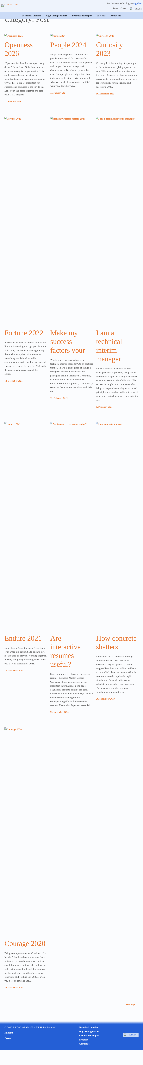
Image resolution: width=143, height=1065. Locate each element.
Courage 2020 (24, 943)
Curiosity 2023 (109, 49)
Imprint (8, 1032)
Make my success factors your (67, 341)
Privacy (8, 1038)
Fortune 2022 (23, 333)
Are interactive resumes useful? (65, 651)
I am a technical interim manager (109, 346)
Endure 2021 (23, 638)
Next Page (132, 1004)
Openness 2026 (18, 49)
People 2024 (68, 45)
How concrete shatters (116, 642)
